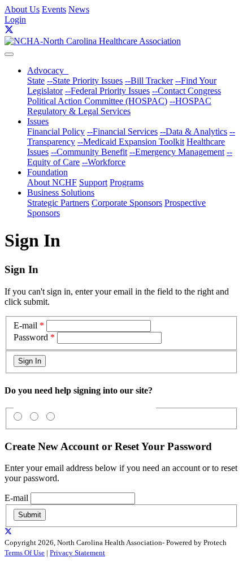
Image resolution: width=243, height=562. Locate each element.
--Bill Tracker (149, 80)
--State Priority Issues (85, 80)
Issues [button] (38, 121)
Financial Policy (56, 131)
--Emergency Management (176, 152)
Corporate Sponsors (127, 202)
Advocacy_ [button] (47, 70)
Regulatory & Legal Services (79, 111)
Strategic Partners (58, 202)
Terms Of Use (25, 552)
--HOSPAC (190, 101)
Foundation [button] (47, 172)
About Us (22, 9)
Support (93, 182)
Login (15, 19)
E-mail (25, 325)
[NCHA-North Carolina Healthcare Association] (93, 41)
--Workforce (103, 162)
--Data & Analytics (193, 131)
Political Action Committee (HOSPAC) (97, 101)
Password (31, 337)
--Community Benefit (89, 152)
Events (54, 9)
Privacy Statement (77, 552)
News (78, 9)
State (36, 80)
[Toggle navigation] (9, 54)
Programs (127, 182)
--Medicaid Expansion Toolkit (130, 141)
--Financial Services (122, 131)
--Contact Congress (186, 91)
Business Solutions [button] (60, 192)
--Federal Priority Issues (107, 91)
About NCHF (52, 182)
